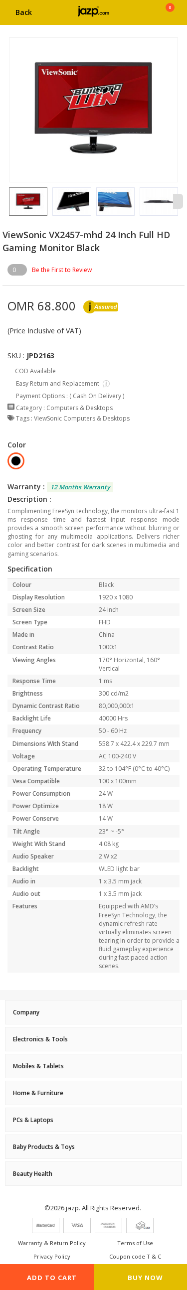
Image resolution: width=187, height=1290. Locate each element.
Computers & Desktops (79, 408)
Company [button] (26, 1012)
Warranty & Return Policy (52, 1243)
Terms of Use (135, 1243)
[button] (9, 201)
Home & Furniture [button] (38, 1093)
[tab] (93, 1012)
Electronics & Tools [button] (40, 1039)
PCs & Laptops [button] (33, 1120)
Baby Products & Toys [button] (44, 1147)
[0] (170, 15)
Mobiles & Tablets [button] (38, 1066)
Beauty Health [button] (32, 1173)
